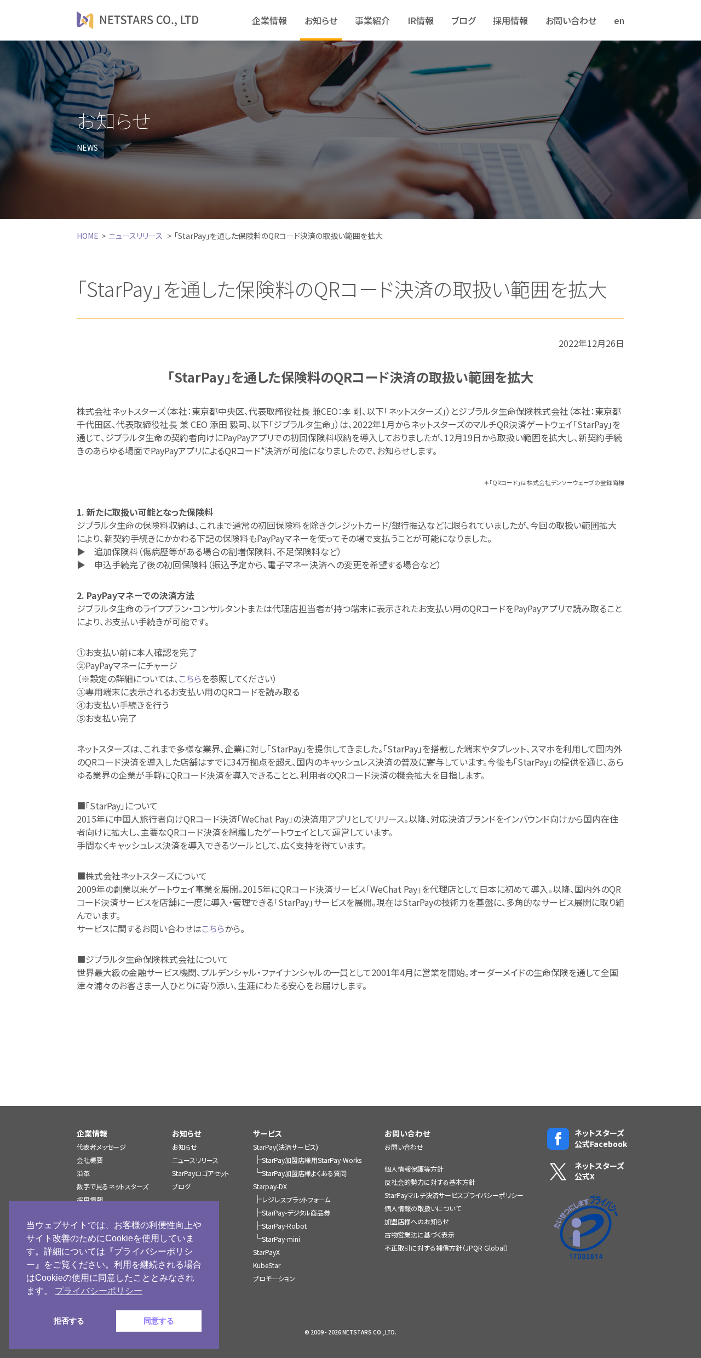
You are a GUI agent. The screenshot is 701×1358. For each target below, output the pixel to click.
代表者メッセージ (101, 1146)
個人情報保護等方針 (414, 1168)
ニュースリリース (135, 235)
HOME (88, 235)
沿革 (83, 1173)
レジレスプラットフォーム (296, 1199)
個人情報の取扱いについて (422, 1208)
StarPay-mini (281, 1238)
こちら (190, 678)
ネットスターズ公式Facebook (599, 1138)
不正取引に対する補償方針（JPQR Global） (446, 1247)
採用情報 (510, 20)
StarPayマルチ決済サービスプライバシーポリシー (454, 1195)
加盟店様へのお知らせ (416, 1221)
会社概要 (90, 1160)
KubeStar (266, 1265)
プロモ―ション (274, 1278)
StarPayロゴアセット (200, 1173)
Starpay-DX (270, 1186)
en (619, 20)
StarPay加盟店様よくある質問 (304, 1173)
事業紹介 (372, 20)
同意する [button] (158, 1320)
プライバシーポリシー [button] (98, 1291)
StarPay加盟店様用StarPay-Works (311, 1160)
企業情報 (269, 20)
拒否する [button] (69, 1320)
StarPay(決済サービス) (285, 1146)
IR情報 (420, 20)
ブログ (463, 20)
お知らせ (320, 20)
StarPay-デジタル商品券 (296, 1212)
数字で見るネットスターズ (112, 1186)
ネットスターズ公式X (599, 1171)
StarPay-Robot (284, 1225)
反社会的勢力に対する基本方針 (429, 1181)
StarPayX (266, 1252)
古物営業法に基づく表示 (419, 1234)
